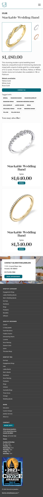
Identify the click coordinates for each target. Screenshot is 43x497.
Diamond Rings (8, 101)
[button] (39, 4)
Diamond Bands (16, 98)
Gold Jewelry (7, 105)
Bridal (5, 98)
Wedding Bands (29, 109)
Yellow (5, 112)
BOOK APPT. (8, 425)
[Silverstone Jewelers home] (4, 5)
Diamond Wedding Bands (25, 101)
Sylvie (19, 109)
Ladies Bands (19, 105)
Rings (29, 105)
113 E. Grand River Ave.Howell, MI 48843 (9, 432)
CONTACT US (21, 90)
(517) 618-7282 (9, 272)
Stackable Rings (8, 109)
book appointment (13, 276)
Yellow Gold (15, 112)
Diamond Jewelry (30, 98)
